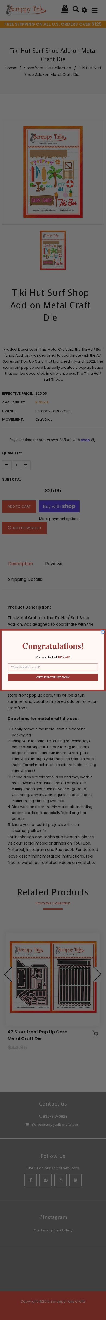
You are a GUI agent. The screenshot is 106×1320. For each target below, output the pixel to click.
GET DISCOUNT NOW (53, 677)
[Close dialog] (103, 632)
